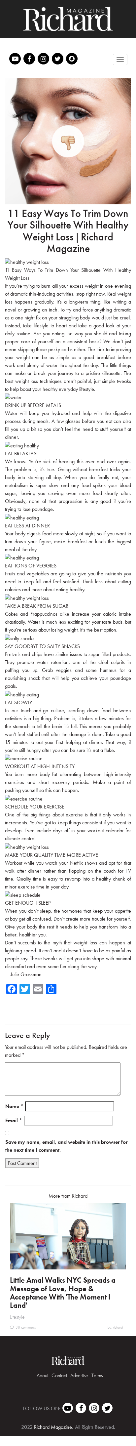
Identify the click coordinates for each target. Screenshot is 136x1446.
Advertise (79, 1375)
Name (14, 1106)
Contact (59, 1375)
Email (13, 1120)
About (42, 1375)
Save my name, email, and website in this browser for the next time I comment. (66, 1145)
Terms (97, 1375)
